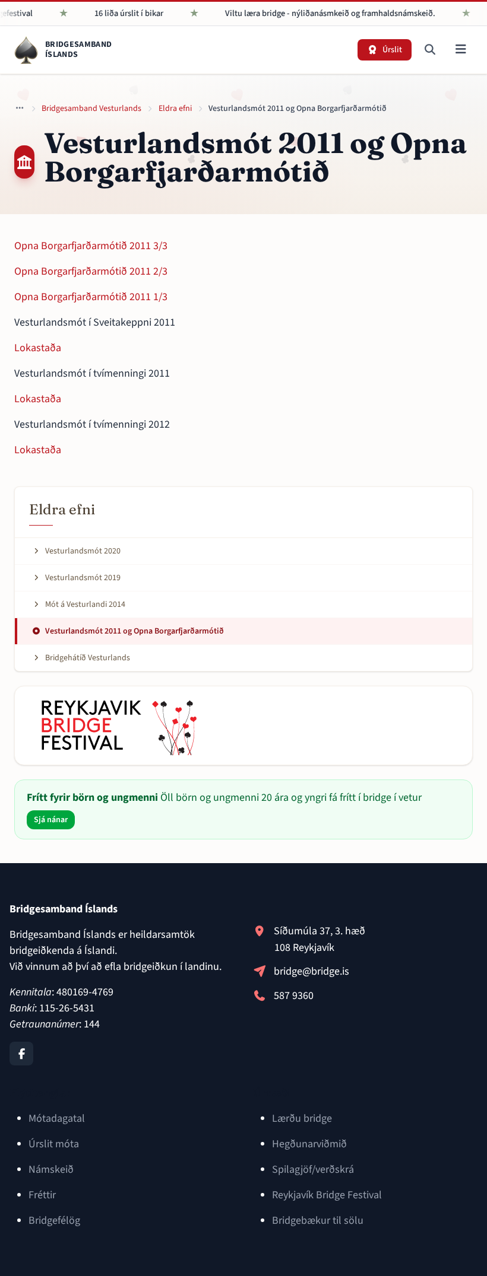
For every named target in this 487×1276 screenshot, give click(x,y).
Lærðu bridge (302, 1118)
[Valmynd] (460, 50)
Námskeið (51, 1169)
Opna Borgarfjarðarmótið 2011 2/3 (90, 271)
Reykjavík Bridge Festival (327, 1195)
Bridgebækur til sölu (317, 1220)
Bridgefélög (54, 1220)
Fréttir (42, 1195)
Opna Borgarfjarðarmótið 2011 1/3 (90, 296)
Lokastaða (37, 348)
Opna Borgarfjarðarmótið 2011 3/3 (90, 245)
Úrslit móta (54, 1144)
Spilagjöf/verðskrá (313, 1169)
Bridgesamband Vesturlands (91, 108)
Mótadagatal (57, 1118)
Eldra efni (175, 108)
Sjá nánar (51, 820)
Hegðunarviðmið (309, 1144)
